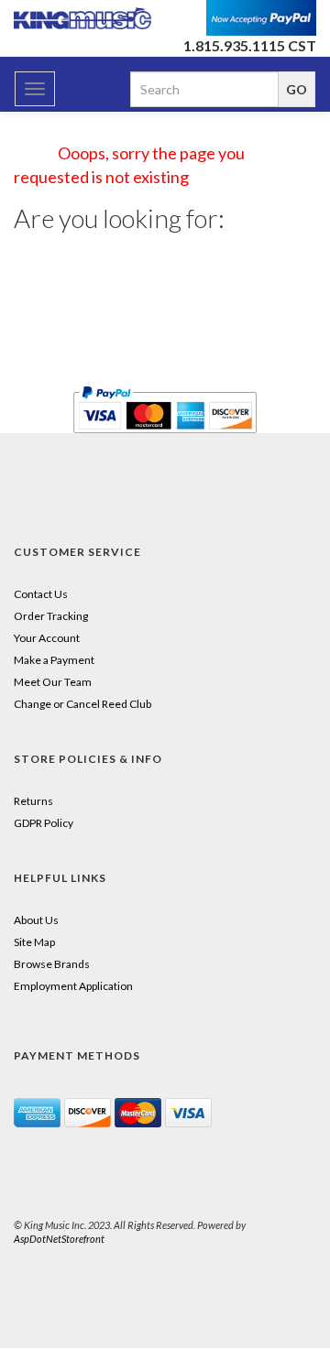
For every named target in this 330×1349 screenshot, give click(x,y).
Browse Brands (52, 964)
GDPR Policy (43, 823)
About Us (36, 920)
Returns (33, 801)
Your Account (47, 638)
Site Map (34, 942)
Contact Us (41, 594)
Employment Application (73, 986)
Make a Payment (54, 660)
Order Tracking (51, 616)
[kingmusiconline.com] (82, 18)
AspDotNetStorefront (59, 1239)
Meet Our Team (53, 682)
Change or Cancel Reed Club (82, 704)
